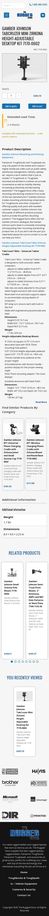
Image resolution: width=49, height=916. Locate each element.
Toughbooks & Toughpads (23, 878)
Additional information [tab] (19, 500)
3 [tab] (19, 662)
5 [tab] (26, 662)
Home (23, 872)
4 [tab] (23, 662)
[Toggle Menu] (7, 15)
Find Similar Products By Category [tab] (20, 410)
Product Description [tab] (16, 149)
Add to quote (11, 106)
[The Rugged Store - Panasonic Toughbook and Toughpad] (25, 14)
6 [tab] (30, 662)
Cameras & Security (23, 889)
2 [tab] (15, 662)
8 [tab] (37, 662)
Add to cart (37, 106)
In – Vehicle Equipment (24, 884)
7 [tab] (34, 662)
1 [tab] (12, 662)
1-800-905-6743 (39, 4)
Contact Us (23, 895)
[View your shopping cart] (43, 15)
